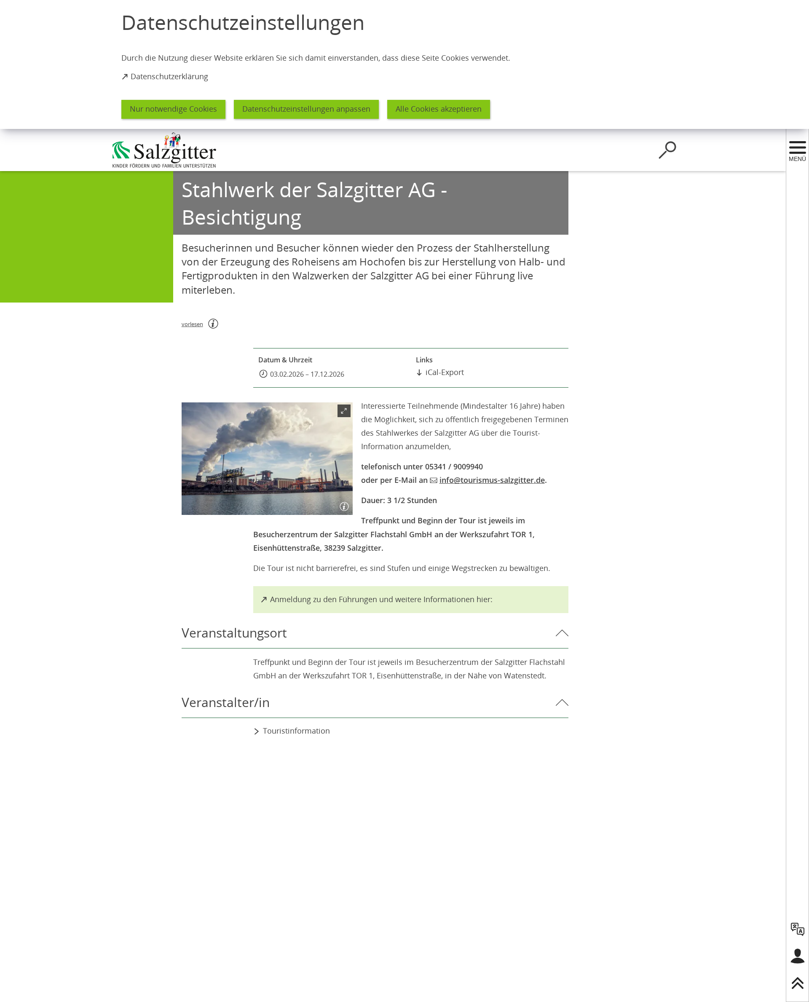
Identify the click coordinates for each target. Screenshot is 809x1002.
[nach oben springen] (797, 983)
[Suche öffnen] (667, 150)
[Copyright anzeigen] (342, 505)
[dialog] (404, 64)
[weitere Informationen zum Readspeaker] (213, 323)
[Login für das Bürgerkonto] (797, 956)
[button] (267, 458)
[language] (797, 929)
